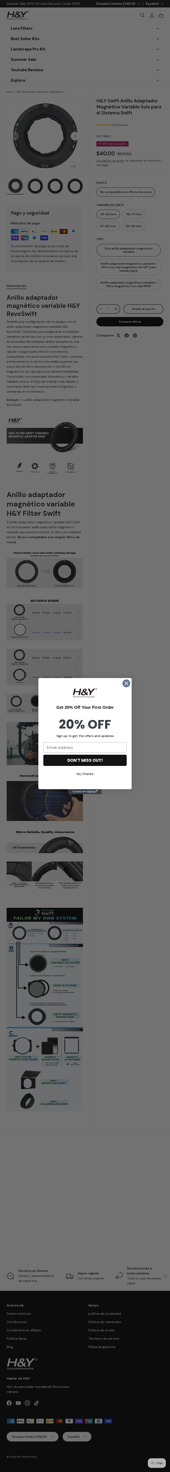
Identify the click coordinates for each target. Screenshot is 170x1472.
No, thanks (85, 774)
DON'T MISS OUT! (85, 760)
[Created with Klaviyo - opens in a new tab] (85, 791)
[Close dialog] (126, 683)
